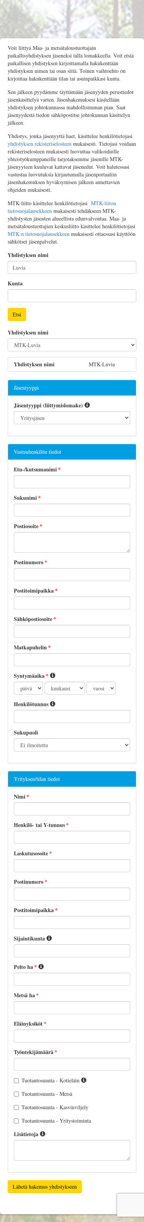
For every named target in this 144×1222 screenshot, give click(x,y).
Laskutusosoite (31, 853)
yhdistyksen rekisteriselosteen (39, 143)
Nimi (19, 796)
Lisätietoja (26, 1134)
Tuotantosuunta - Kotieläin (51, 1080)
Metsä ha (24, 995)
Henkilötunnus (31, 704)
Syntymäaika (29, 676)
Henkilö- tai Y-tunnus (39, 825)
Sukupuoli (26, 732)
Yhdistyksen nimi (28, 255)
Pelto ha (23, 967)
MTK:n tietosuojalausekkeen (39, 233)
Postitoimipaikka (34, 591)
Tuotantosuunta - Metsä (47, 1093)
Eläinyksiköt (28, 1024)
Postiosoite (26, 526)
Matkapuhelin (30, 647)
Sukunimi (25, 498)
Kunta (15, 283)
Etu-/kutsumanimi (35, 469)
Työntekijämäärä (33, 1052)
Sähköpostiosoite (33, 619)
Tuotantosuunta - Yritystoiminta (56, 1120)
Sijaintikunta (29, 938)
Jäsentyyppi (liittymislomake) (48, 405)
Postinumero (28, 562)
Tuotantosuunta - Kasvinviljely (55, 1107)
